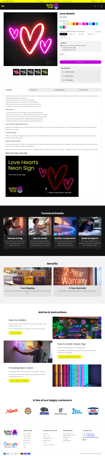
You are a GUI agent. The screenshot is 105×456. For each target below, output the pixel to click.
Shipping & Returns (60, 89)
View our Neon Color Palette (19, 380)
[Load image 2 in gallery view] (30, 72)
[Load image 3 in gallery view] (37, 72)
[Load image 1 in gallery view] (23, 72)
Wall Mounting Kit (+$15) (69, 47)
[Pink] (83, 23)
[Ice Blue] (90, 23)
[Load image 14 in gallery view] (16, 72)
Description (9, 89)
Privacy (45, 442)
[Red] (77, 23)
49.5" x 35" (91, 34)
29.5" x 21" (72, 34)
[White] (61, 23)
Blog (24, 445)
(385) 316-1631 (91, 435)
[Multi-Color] (64, 27)
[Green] (61, 27)
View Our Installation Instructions (69, 357)
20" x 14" (63, 34)
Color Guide (26, 438)
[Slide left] (8, 72)
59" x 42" (63, 37)
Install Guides (27, 436)
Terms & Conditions (48, 445)
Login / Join (46, 436)
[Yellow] (70, 23)
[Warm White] (67, 23)
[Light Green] (96, 23)
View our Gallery (15, 333)
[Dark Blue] (93, 23)
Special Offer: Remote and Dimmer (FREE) (74, 45)
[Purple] (87, 23)
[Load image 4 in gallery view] (45, 72)
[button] (3, 6)
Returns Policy (47, 440)
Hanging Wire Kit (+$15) (69, 50)
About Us (45, 434)
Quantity (62, 54)
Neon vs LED (26, 442)
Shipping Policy (47, 438)
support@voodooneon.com (90, 437)
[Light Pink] (80, 23)
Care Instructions (83, 89)
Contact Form (90, 433)
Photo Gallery (27, 434)
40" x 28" (81, 34)
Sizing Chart (33, 89)
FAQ (24, 447)
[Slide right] (52, 72)
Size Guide (98, 31)
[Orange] (74, 23)
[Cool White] (64, 23)
